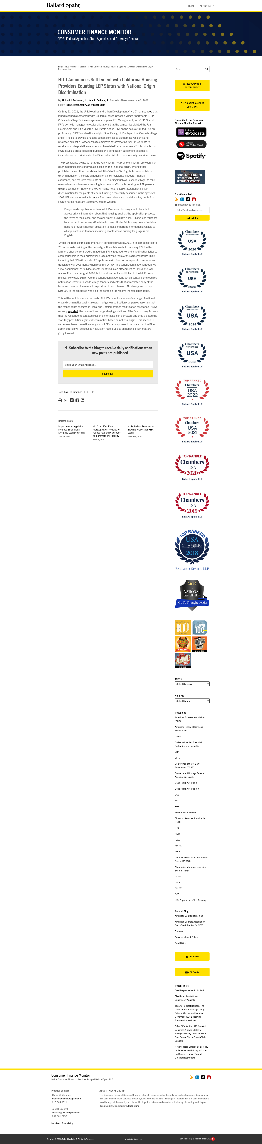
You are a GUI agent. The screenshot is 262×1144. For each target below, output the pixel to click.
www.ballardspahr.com (134, 1139)
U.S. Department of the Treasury (190, 900)
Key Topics (205, 5)
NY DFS (179, 888)
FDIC (177, 806)
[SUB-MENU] (212, 6)
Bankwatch (180, 931)
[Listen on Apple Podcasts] (191, 135)
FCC (177, 800)
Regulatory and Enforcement (89, 105)
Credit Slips (180, 942)
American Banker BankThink (189, 915)
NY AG (178, 882)
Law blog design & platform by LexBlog (195, 1138)
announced (145, 111)
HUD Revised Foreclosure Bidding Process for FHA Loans (141, 429)
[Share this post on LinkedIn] (82, 400)
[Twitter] (188, 199)
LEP (91, 391)
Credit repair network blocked (189, 990)
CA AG (178, 736)
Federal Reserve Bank (185, 812)
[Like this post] (77, 400)
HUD (70, 105)
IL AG (177, 839)
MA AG (178, 845)
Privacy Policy (67, 1123)
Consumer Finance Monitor (94, 31)
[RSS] (176, 199)
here (94, 197)
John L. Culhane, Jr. (98, 100)
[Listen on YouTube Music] (191, 147)
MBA (177, 851)
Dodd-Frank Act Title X (186, 782)
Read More (133, 1105)
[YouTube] (194, 199)
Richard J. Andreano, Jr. (74, 100)
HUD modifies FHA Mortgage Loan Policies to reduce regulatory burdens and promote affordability (107, 431)
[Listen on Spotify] (191, 158)
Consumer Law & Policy (186, 937)
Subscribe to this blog (188, 204)
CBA (177, 751)
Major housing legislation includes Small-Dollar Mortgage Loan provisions (71, 429)
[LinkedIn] (182, 199)
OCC (177, 894)
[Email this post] (66, 400)
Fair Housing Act (73, 391)
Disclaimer (55, 1123)
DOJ (177, 794)
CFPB (177, 757)
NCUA (178, 876)
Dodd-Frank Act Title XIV (187, 788)
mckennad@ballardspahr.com (66, 1098)
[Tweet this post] (72, 400)
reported (73, 311)
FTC (177, 827)
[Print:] (60, 399)
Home (191, 5)
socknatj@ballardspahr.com (65, 1112)
